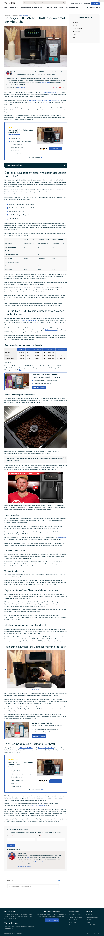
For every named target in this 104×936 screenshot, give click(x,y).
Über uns (88, 919)
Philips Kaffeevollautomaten (27, 320)
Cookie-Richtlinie (90, 925)
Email (39, 836)
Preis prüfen (55, 148)
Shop (20, 370)
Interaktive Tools (93, 7)
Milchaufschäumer (71, 7)
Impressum (89, 914)
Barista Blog (86, 3)
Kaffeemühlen (38, 7)
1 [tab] (32, 689)
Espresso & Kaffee (78, 28)
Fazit (74, 37)
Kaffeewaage (62, 537)
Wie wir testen (21, 87)
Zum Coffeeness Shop (39, 387)
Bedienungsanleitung (51, 330)
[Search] (64, 3)
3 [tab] (36, 689)
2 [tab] (34, 689)
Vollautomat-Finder (74, 914)
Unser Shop (95, 3)
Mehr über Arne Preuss (24, 866)
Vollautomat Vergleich (75, 917)
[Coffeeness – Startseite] (11, 3)
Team (59, 78)
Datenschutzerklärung (92, 917)
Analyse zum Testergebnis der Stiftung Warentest (44, 100)
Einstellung (76, 26)
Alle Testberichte (75, 3)
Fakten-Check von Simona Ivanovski (46, 74)
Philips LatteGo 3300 (26, 748)
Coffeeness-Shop (45, 82)
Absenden (11, 845)
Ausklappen (84, 41)
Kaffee (61, 7)
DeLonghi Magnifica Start (46, 748)
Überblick (75, 23)
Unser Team (72, 922)
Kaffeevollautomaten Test (49, 92)
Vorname (9, 836)
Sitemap (88, 922)
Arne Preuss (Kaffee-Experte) (32, 72)
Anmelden (61, 880)
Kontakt (71, 925)
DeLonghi (24, 288)
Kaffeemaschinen (51, 7)
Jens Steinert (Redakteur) (55, 72)
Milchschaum (76, 31)
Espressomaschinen (25, 7)
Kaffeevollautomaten (10, 7)
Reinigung (75, 34)
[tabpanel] (36, 669)
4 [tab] (38, 689)
